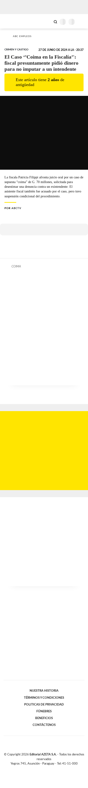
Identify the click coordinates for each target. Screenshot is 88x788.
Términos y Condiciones (44, 697)
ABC (12, 21)
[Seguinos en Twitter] (42, 769)
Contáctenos (44, 725)
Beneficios (44, 718)
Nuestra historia (44, 690)
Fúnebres (44, 711)
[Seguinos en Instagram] (52, 769)
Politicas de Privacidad (44, 704)
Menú (81, 22)
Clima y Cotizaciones (47, 21)
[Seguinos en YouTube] (47, 769)
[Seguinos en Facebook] (37, 769)
